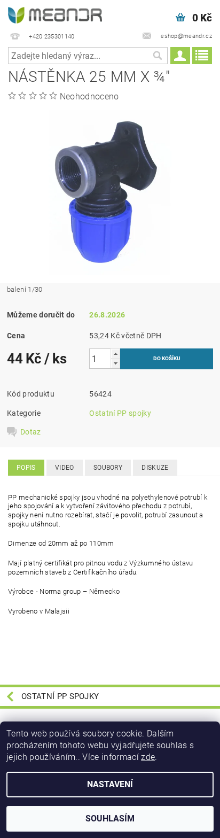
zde (148, 757)
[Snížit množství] (115, 363)
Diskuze (155, 467)
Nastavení (110, 784)
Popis (26, 467)
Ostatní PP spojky (120, 413)
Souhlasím (110, 818)
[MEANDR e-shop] (55, 14)
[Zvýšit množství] (115, 353)
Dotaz (30, 432)
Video (64, 467)
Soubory (107, 467)
